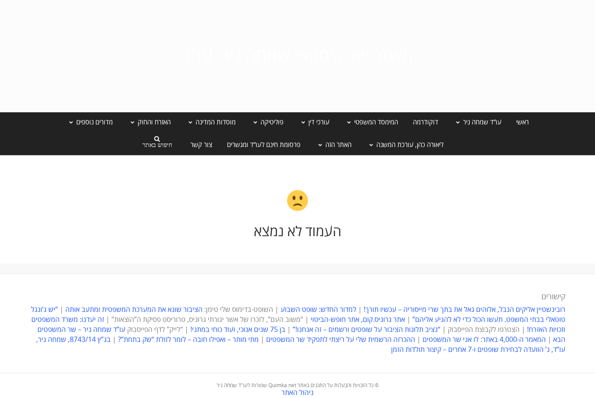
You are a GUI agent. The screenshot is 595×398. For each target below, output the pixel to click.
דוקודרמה (425, 122)
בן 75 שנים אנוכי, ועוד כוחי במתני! (237, 329)
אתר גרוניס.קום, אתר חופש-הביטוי (358, 319)
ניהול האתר (297, 392)
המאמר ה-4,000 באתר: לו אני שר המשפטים (484, 339)
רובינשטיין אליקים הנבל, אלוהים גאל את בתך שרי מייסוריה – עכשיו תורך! (463, 309)
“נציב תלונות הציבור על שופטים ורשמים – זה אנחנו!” (366, 329)
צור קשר (201, 145)
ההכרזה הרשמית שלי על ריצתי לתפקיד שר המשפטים (340, 339)
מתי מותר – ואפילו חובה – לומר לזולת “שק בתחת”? (188, 339)
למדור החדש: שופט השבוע (318, 309)
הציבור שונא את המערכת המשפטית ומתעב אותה (134, 309)
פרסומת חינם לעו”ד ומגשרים (264, 145)
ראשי (522, 122)
